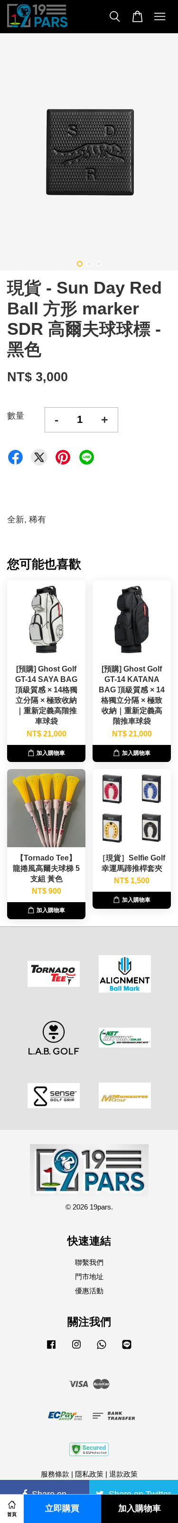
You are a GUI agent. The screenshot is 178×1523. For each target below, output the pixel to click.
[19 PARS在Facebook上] (51, 1348)
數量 (15, 416)
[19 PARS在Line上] (126, 1348)
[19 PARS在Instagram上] (76, 1348)
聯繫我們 (89, 1262)
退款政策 (123, 1474)
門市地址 (89, 1276)
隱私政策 (89, 1474)
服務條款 (55, 1474)
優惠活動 (89, 1291)
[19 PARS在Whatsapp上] (101, 1348)
